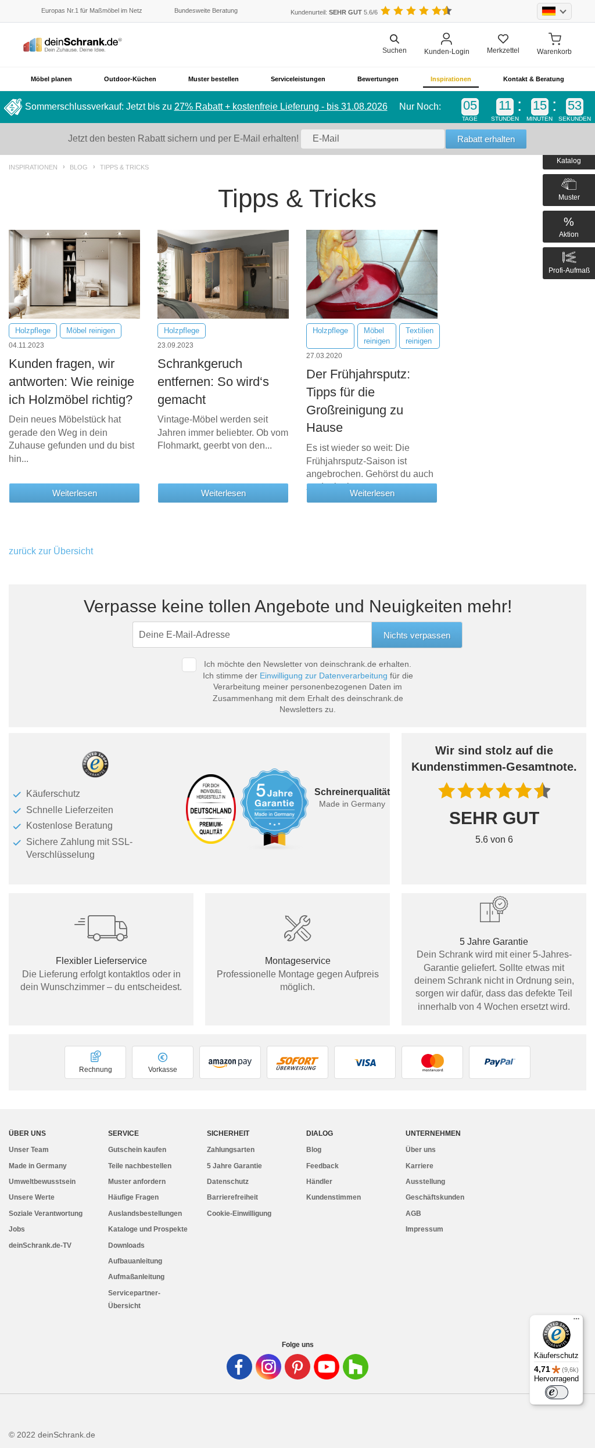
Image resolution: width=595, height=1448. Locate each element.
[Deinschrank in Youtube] (326, 1367)
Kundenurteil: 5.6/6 (334, 12)
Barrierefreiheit (232, 1197)
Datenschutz (228, 1182)
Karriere (419, 1166)
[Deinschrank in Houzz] (355, 1367)
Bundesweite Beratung (206, 10)
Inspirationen (451, 78)
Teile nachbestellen (139, 1166)
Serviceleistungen (298, 78)
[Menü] (576, 1321)
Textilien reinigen (419, 335)
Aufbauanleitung (135, 1261)
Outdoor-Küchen (130, 78)
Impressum (424, 1229)
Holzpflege (33, 330)
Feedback (322, 1166)
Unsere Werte (32, 1197)
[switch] (556, 1392)
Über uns (421, 1150)
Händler (319, 1182)
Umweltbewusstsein (42, 1182)
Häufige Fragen (133, 1197)
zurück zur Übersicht (51, 551)
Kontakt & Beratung (533, 78)
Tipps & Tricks (124, 167)
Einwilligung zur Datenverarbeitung (324, 675)
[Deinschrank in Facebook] (239, 1367)
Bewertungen (378, 78)
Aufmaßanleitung (136, 1277)
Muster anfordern (137, 1182)
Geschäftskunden (435, 1197)
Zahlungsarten (231, 1150)
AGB (413, 1213)
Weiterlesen (74, 493)
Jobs (17, 1229)
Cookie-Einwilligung (239, 1213)
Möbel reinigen (90, 330)
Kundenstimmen (333, 1197)
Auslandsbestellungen (145, 1213)
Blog (79, 167)
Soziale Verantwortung (46, 1213)
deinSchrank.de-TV (40, 1245)
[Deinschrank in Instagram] (268, 1367)
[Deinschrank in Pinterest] (297, 1367)
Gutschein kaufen (137, 1150)
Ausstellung (425, 1182)
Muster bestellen (213, 78)
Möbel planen (51, 78)
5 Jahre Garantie (234, 1166)
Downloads (126, 1245)
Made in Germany (38, 1166)
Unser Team (29, 1150)
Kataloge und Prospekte (148, 1229)
